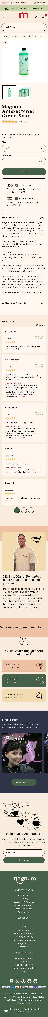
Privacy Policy (24, 1003)
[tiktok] (17, 980)
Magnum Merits (24, 909)
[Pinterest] (35, 980)
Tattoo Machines (24, 965)
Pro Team (24, 930)
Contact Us (24, 895)
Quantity (6, 155)
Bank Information (24, 905)
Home (5, 36)
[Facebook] (23, 980)
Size (4, 142)
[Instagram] (11, 980)
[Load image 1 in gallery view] (9, 92)
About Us (24, 923)
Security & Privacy (24, 937)
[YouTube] (29, 980)
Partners (24, 947)
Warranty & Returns (24, 902)
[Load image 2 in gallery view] (24, 92)
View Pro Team (24, 782)
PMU (24, 971)
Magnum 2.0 (24, 943)
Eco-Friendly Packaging (24, 940)
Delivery (24, 899)
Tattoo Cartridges (24, 958)
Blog (24, 927)
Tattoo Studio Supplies (24, 968)
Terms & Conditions (24, 933)
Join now (24, 860)
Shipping (21, 135)
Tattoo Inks (24, 961)
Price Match (24, 912)
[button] (3, 16)
